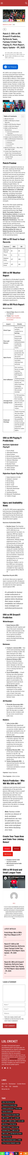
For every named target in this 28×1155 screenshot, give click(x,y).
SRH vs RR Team (9, 57)
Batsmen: (9, 142)
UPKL (19, 1140)
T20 (10, 1086)
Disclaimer (12, 1084)
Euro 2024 (18, 1108)
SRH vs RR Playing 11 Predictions (11, 129)
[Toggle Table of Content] (22, 116)
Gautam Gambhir (7, 1111)
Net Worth (13, 1124)
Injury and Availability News (13, 137)
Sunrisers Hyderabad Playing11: (13, 132)
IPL (5, 29)
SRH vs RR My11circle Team (16, 56)
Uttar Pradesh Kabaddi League (11, 1143)
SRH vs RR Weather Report (13, 124)
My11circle (8, 854)
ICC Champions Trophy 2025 (10, 1114)
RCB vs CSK (15, 1127)
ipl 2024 (16, 1118)
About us (4, 1084)
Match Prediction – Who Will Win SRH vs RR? (14, 148)
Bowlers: (9, 145)
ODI (6, 1086)
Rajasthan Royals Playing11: (15, 135)
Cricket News (21, 1084)
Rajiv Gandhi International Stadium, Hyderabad (14, 317)
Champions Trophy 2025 (9, 1105)
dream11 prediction (8, 1108)
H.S (14, 24)
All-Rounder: (10, 144)
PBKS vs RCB (6, 1127)
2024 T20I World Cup (8, 1102)
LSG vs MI (21, 1121)
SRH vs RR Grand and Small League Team (13, 156)
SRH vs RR (13, 53)
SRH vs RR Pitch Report (12, 126)
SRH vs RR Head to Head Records (12, 121)
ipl (12, 1118)
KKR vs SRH (12, 1121)
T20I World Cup (6, 1136)
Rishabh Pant (6, 1130)
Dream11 (7, 849)
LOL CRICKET (10, 1041)
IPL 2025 (7, 53)
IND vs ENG (5, 1118)
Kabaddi (15, 1086)
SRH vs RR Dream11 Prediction (14, 139)
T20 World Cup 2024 (16, 1133)
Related (10, 158)
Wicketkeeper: (11, 140)
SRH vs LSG (15, 1130)
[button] (26, 3)
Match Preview (9, 119)
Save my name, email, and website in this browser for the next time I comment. (14, 1018)
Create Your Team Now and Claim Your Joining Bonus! (13, 152)
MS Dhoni (5, 1124)
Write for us (5, 1089)
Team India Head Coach (9, 1140)
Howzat (16, 849)
